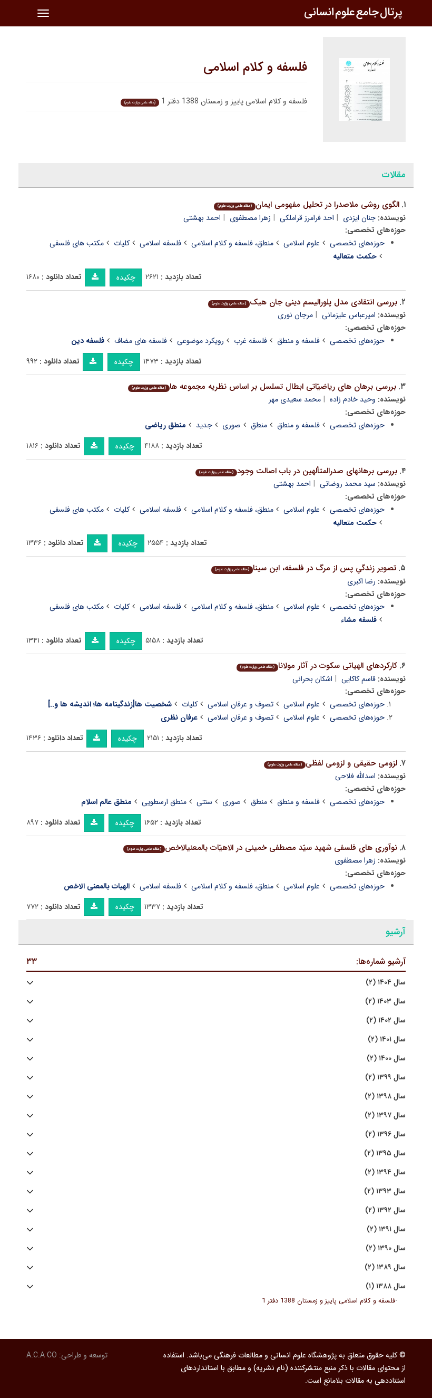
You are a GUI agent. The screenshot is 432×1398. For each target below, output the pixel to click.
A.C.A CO (41, 1355)
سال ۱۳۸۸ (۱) (386, 1286)
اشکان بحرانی (312, 679)
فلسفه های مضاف (140, 341)
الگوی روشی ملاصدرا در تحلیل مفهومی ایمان (308, 204)
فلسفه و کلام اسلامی (255, 68)
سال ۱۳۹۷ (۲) (385, 1115)
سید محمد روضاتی (348, 484)
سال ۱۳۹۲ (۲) (385, 1210)
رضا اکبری (361, 581)
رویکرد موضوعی (200, 341)
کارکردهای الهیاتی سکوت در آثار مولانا (318, 665)
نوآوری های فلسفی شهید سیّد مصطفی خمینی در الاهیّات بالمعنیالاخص (262, 847)
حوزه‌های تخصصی (357, 243)
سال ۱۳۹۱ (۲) (386, 1229)
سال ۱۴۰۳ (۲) (385, 1001)
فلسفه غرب (250, 341)
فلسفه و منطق (298, 341)
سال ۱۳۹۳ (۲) (385, 1191)
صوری (231, 425)
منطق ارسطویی (164, 802)
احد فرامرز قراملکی (307, 218)
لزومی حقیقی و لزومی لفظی (332, 763)
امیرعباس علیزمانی (349, 315)
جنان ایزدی (359, 218)
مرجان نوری (295, 315)
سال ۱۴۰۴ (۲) (386, 982)
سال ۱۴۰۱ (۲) (387, 1039)
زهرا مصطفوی (250, 218)
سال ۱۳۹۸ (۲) (385, 1096)
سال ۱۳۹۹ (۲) (385, 1077)
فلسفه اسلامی (160, 243)
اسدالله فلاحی (355, 776)
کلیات (122, 243)
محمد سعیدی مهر (295, 399)
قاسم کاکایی (358, 679)
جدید (204, 425)
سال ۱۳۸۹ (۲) (385, 1267)
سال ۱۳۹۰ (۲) (386, 1248)
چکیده (125, 277)
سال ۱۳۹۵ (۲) (385, 1153)
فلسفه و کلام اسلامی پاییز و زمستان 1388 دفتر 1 (328, 1301)
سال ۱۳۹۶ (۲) (385, 1134)
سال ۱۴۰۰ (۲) (386, 1058)
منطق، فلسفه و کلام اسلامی (232, 243)
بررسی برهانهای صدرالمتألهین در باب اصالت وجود (298, 471)
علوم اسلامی (301, 243)
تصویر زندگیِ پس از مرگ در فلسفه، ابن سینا (305, 568)
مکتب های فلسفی (77, 243)
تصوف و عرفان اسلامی (240, 704)
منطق (259, 425)
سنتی (204, 802)
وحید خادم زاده (353, 399)
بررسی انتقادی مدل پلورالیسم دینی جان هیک (304, 302)
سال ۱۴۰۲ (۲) (386, 1020)
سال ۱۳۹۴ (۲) (385, 1172)
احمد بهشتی (202, 218)
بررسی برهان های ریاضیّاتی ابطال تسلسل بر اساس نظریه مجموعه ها (264, 386)
